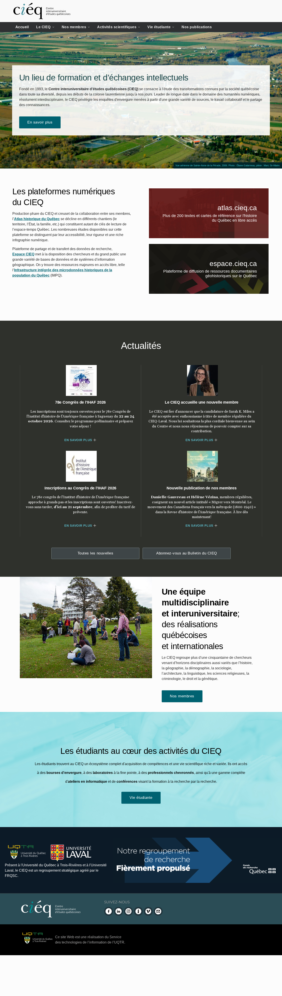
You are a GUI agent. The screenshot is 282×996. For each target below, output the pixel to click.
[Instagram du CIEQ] (128, 911)
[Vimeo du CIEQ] (148, 911)
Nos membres (74, 27)
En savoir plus (39, 122)
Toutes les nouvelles (95, 553)
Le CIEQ (43, 27)
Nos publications (197, 27)
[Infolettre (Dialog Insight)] (138, 911)
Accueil (22, 27)
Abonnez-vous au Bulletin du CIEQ (186, 553)
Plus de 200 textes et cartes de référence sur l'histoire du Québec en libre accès (216, 219)
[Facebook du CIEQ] (108, 911)
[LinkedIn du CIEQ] (118, 911)
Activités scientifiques (116, 27)
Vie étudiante (159, 27)
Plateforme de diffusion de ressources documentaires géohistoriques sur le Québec (216, 275)
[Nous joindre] (158, 911)
